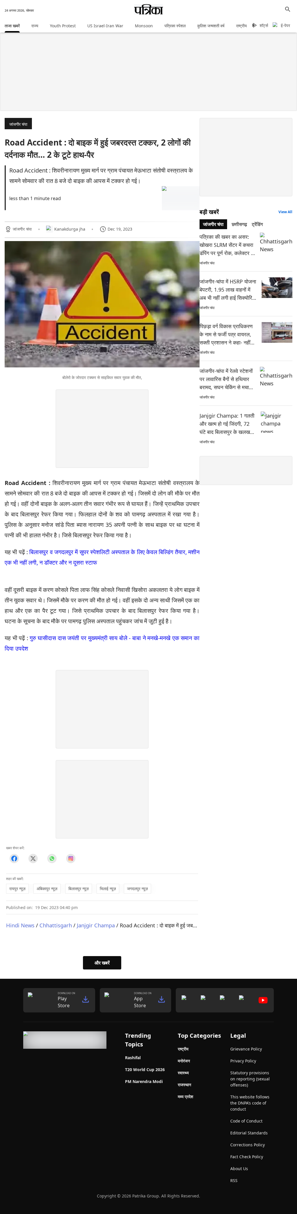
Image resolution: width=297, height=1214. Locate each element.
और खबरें (102, 963)
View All (285, 211)
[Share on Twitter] (33, 859)
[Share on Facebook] (14, 859)
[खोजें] (287, 9)
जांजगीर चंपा (18, 124)
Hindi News (20, 925)
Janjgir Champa (96, 925)
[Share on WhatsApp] (52, 859)
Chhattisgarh (55, 925)
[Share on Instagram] (71, 859)
